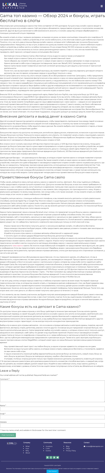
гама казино (17, 246)
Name (3, 405)
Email (3, 414)
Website (3, 422)
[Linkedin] (47, 457)
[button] (101, 6)
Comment (4, 379)
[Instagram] (50, 457)
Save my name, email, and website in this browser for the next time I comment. (34, 430)
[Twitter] (54, 457)
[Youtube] (57, 457)
